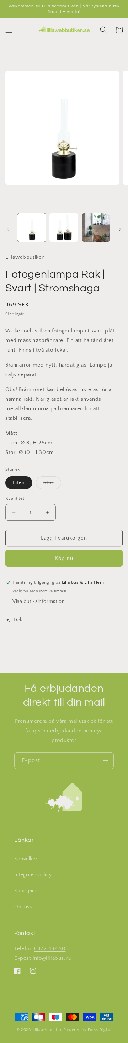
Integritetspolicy (33, 875)
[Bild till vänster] (8, 229)
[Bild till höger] (120, 229)
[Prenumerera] (105, 760)
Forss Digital (99, 1030)
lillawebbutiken (48, 1030)
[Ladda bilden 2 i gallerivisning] (63, 227)
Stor (52, 484)
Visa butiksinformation (38, 601)
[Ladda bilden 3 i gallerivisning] (96, 227)
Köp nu (64, 558)
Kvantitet (15, 498)
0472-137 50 (50, 949)
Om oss (23, 907)
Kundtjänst (26, 891)
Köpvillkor (26, 859)
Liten (19, 483)
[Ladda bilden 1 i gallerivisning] (31, 227)
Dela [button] (19, 620)
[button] (9, 30)
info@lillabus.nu (53, 958)
